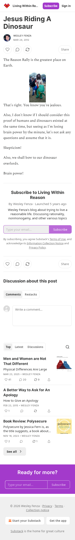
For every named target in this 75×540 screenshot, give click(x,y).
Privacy (47, 506)
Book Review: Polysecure (25, 421)
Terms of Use (58, 239)
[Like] (7, 49)
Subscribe (51, 6)
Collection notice (37, 510)
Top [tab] (8, 347)
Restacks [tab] (31, 294)
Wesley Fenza (22, 35)
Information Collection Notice (45, 243)
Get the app (58, 521)
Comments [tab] (13, 294)
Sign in (66, 6)
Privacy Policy (37, 247)
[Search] (67, 347)
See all (12, 451)
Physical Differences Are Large (25, 369)
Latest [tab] (19, 347)
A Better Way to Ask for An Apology (26, 392)
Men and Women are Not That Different (24, 361)
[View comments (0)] (17, 49)
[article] (37, 369)
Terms (59, 506)
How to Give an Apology (20, 400)
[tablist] (21, 294)
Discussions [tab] (35, 347)
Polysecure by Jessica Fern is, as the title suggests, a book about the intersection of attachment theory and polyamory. (26, 429)
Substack (17, 531)
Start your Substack (26, 521)
